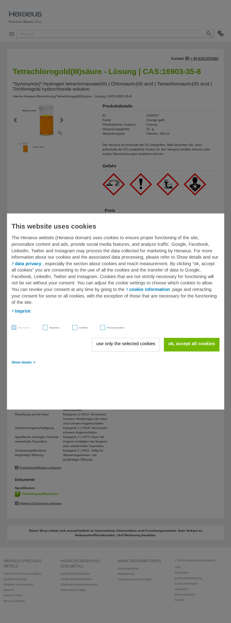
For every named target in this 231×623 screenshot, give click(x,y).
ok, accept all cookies (191, 343)
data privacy (28, 263)
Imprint (22, 310)
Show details (22, 362)
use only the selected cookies (125, 343)
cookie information (149, 289)
